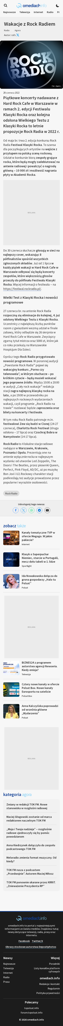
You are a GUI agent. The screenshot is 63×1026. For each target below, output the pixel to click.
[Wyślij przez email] (47, 510)
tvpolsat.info (31, 1008)
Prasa (6, 981)
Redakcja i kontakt (49, 984)
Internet (38, 12)
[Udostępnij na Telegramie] (39, 510)
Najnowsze (9, 12)
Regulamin (54, 988)
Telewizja (24, 12)
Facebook (24, 941)
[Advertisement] (31, 212)
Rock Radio (11, 493)
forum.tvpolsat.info (31, 1012)
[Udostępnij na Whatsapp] (31, 510)
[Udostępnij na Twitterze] (23, 510)
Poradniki (54, 963)
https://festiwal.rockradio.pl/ (22, 289)
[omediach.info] (31, 919)
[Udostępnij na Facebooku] (16, 510)
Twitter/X (37, 941)
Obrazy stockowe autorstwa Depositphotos (30, 946)
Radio (50, 12)
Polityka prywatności (48, 993)
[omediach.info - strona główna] (31, 5)
